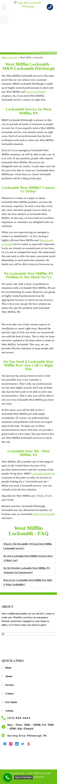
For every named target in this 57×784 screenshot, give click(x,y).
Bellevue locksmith (44, 514)
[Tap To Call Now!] (7, 777)
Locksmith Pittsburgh (43, 473)
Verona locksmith (36, 91)
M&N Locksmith (10, 57)
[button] (4, 7)
